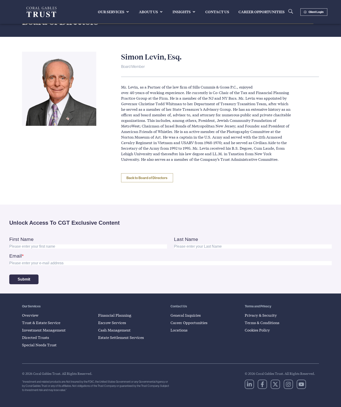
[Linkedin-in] (249, 384)
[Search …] (290, 12)
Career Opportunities (188, 322)
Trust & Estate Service (41, 322)
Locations (178, 330)
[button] (114, 12)
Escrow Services (112, 322)
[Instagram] (288, 384)
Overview (30, 315)
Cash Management (114, 330)
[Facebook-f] (262, 384)
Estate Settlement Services (121, 337)
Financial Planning (114, 315)
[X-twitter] (275, 384)
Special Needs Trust (39, 344)
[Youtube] (301, 384)
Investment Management (44, 330)
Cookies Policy (257, 330)
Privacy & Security (261, 315)
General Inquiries (185, 315)
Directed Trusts (35, 337)
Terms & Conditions (262, 322)
